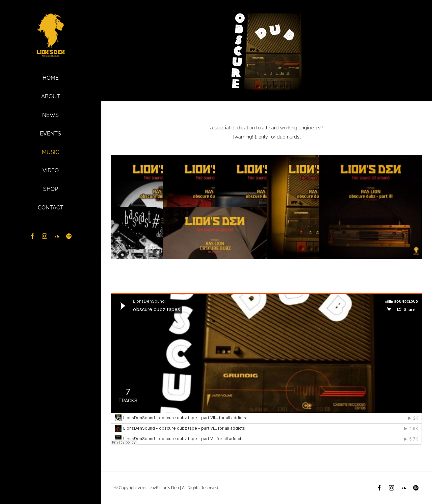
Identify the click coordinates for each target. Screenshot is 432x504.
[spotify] (69, 236)
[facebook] (32, 236)
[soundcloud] (56, 236)
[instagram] (44, 236)
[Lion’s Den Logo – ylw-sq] (51, 14)
